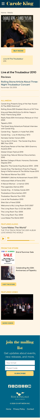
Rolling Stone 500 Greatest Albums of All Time (19, 109)
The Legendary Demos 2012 (12, 187)
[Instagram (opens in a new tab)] (23, 386)
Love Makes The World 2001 (12, 218)
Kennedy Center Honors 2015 (13, 138)
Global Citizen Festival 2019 (12, 152)
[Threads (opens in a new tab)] (13, 386)
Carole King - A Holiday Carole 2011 (15, 190)
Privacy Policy (19, 409)
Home (3, 13)
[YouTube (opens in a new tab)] (29, 386)
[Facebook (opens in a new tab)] (9, 386)
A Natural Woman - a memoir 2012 (15, 184)
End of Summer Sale (25, 252)
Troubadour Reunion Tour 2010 (13, 196)
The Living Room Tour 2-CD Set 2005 (16, 209)
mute (8, 238)
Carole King (20, 3)
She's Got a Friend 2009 (10, 202)
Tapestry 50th (6, 123)
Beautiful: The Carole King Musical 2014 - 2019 (19, 166)
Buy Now (18, 51)
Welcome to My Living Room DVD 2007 (17, 206)
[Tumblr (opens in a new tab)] (26, 386)
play (3, 238)
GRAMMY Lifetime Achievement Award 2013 (19, 178)
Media (10, 13)
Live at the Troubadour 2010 (12, 199)
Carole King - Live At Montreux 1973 (15, 135)
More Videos (8, 323)
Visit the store (9, 284)
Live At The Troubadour (13, 59)
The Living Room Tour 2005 (12, 212)
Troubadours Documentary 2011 (13, 193)
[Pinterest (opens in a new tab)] (19, 386)
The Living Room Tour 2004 (12, 215)
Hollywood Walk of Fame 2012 (13, 181)
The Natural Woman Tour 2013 (13, 174)
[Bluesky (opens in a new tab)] (16, 386)
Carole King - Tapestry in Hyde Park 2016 (17, 132)
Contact (30, 409)
